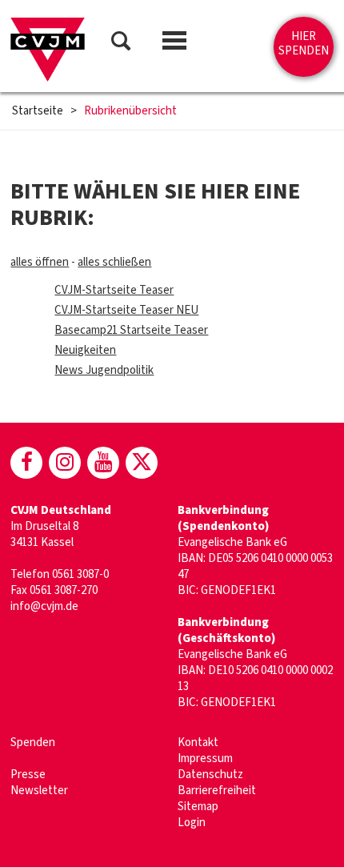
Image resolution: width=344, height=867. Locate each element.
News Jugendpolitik (104, 370)
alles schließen (114, 262)
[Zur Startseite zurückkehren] (47, 50)
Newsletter (39, 790)
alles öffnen (39, 262)
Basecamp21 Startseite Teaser (131, 330)
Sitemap (198, 806)
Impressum (205, 758)
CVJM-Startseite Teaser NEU (126, 310)
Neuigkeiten (85, 350)
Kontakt (198, 742)
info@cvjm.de (44, 606)
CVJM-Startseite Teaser (114, 290)
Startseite (37, 111)
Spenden (32, 742)
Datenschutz (210, 774)
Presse (28, 774)
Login (192, 822)
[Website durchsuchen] (121, 43)
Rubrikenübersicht (130, 111)
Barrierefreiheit (217, 790)
